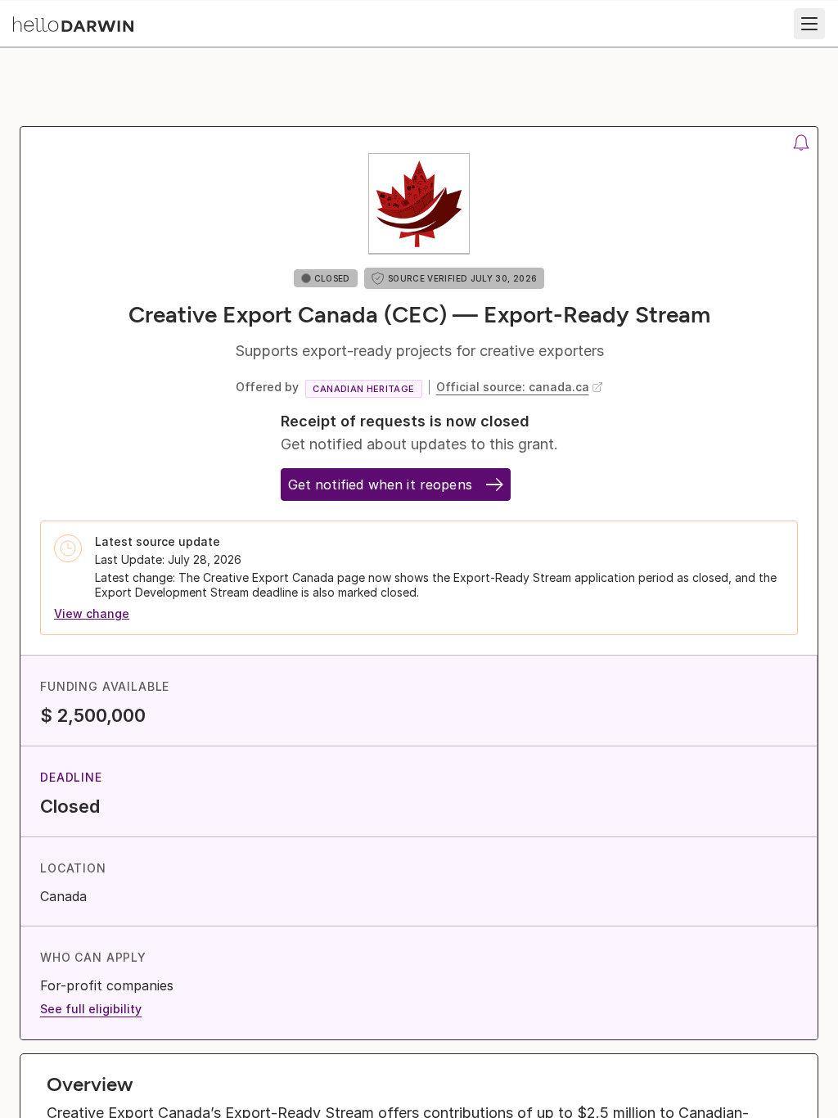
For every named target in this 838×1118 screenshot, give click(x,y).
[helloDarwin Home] (73, 24)
